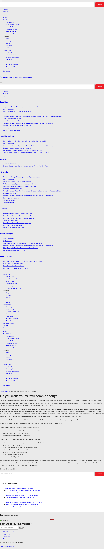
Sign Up (5, 11)
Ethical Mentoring (8, 202)
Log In (5, 14)
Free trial (5, 9)
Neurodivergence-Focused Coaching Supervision (18, 213)
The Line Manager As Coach (11, 130)
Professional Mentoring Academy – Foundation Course (19, 184)
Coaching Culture (11, 55)
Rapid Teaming (7, 241)
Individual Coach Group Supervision (14, 227)
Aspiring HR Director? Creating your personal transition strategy (22, 243)
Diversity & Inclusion (12, 57)
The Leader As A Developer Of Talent (14, 250)
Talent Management (12, 64)
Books (8, 43)
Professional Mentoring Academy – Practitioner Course (20, 186)
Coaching (9, 52)
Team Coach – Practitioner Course (13, 266)
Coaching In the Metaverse (11, 128)
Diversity (3, 159)
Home (5, 17)
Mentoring (9, 59)
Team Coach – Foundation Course (13, 263)
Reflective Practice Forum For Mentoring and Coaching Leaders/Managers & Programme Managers (33, 116)
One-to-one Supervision (10, 220)
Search (100, 4)
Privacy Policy (7, 534)
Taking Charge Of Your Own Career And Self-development (20, 248)
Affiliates (5, 539)
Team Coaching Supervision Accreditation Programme (19, 218)
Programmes (7, 50)
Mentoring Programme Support (12, 188)
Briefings (8, 41)
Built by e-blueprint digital (8, 546)
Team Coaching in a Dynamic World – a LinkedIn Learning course (22, 261)
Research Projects (11, 29)
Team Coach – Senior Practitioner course (15, 268)
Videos (8, 48)
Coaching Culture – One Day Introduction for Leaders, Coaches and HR (24, 141)
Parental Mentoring (9, 200)
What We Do (10, 27)
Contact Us (6, 71)
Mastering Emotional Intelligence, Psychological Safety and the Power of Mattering (28, 123)
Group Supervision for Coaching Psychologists (17, 223)
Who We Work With (12, 24)
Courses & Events (8, 69)
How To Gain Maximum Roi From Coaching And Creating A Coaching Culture (26, 152)
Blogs (7, 38)
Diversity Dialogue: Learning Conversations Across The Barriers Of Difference (26, 166)
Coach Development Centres (12, 121)
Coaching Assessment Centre (12, 118)
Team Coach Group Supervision (12, 225)
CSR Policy (6, 536)
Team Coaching (10, 66)
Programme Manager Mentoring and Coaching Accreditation (21, 107)
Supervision (9, 62)
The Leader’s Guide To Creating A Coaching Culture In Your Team (22, 150)
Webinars (9, 45)
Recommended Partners (13, 34)
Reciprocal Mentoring (9, 164)
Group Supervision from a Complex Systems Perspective (20, 114)
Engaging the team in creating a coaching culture (17, 125)
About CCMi (7, 20)
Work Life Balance (8, 109)
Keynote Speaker (11, 31)
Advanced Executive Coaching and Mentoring (17, 111)
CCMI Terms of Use (9, 532)
